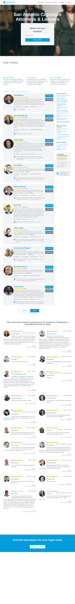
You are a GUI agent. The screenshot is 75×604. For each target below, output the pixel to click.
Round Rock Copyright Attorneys (61, 146)
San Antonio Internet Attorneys (63, 134)
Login (69, 2)
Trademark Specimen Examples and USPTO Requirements (61, 104)
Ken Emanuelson (20, 267)
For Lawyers (61, 2)
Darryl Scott (18, 286)
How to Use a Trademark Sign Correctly (63, 116)
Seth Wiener (19, 95)
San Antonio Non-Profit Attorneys (61, 132)
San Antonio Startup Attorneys (63, 136)
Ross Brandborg (20, 116)
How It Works (41, 2)
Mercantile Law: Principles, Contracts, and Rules (62, 119)
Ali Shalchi (18, 165)
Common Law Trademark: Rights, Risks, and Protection (63, 111)
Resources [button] (54, 2)
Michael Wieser (20, 187)
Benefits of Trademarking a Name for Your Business (62, 101)
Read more (47, 348)
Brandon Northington (22, 248)
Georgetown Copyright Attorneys (61, 149)
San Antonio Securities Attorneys (61, 138)
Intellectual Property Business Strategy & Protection (63, 96)
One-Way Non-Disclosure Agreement (62, 108)
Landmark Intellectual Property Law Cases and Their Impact (63, 122)
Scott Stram (18, 140)
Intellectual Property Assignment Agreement (61, 99)
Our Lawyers (48, 2)
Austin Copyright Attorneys (62, 144)
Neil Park (17, 205)
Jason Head (18, 228)
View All (24, 310)
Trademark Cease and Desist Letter (63, 113)
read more (27, 171)
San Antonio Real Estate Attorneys (62, 129)
